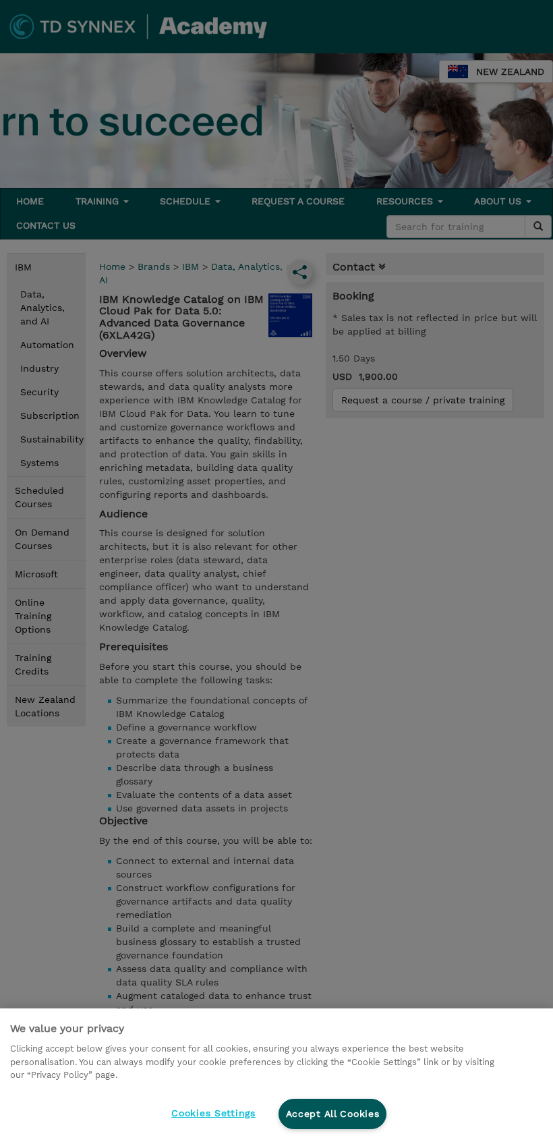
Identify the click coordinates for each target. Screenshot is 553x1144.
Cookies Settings (213, 1113)
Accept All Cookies (333, 1113)
